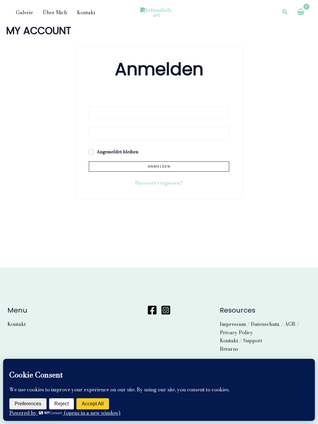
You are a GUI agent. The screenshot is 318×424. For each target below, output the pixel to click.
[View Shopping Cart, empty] (300, 12)
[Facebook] (152, 310)
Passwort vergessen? (159, 183)
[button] (285, 12)
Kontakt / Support (241, 340)
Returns (229, 349)
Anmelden (159, 166)
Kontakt (16, 324)
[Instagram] (166, 310)
